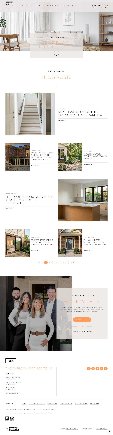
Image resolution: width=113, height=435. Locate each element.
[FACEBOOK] (89, 368)
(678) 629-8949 (10, 384)
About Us (65, 6)
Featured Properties (37, 403)
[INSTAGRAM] (93, 368)
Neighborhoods (81, 403)
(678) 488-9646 (87, 331)
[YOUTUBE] (97, 368)
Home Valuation (53, 6)
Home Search (40, 6)
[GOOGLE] (106, 368)
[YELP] (101, 368)
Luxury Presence (72, 428)
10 (67, 262)
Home (24, 403)
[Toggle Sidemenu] (106, 6)
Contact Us (97, 5)
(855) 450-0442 (10, 389)
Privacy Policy (102, 428)
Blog (74, 6)
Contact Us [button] (94, 403)
